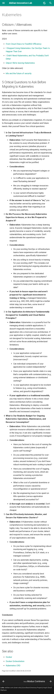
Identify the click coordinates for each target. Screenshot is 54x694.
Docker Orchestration (15, 661)
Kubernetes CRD (13, 665)
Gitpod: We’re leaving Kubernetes (20, 63)
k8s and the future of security (19, 73)
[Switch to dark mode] (44, 3)
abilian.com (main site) (13, 687)
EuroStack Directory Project (32, 687)
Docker (9, 657)
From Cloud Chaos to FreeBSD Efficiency (23, 44)
